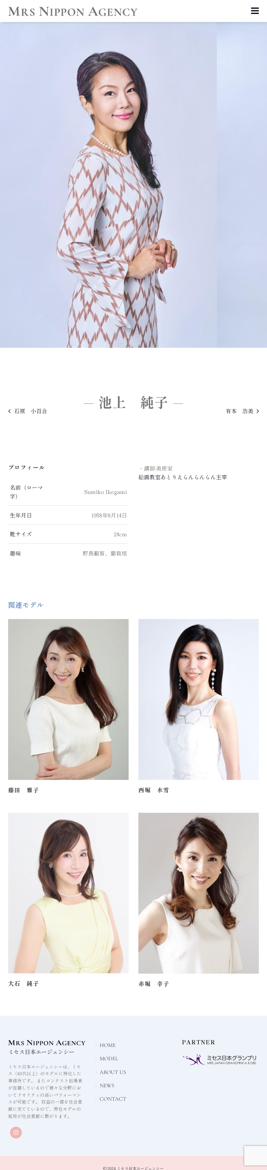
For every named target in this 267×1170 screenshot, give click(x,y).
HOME (108, 1045)
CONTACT (113, 1098)
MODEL (109, 1058)
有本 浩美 (239, 411)
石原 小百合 (30, 411)
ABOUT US (113, 1072)
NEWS (107, 1085)
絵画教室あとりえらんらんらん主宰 (182, 477)
